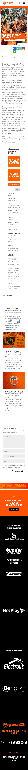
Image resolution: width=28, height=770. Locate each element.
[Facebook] (14, 48)
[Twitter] (17, 48)
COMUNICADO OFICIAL (13, 248)
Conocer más (14, 510)
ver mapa (14, 760)
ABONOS (10, 196)
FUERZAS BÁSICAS (8, 39)
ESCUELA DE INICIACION (14, 208)
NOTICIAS (15, 39)
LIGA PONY (10, 217)
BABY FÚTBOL (11, 198)
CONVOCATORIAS (12, 200)
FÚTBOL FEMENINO (13, 212)
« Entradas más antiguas (9, 414)
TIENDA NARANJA (12, 227)
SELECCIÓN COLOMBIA (13, 222)
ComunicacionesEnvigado (11, 310)
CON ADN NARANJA (13, 250)
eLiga (9, 203)
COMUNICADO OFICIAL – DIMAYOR (14, 392)
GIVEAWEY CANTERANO (14, 266)
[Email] (14, 51)
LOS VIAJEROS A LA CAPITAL (12, 351)
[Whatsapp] (20, 48)
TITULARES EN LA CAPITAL (12, 309)
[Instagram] (23, 48)
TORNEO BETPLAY (12, 229)
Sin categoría (11, 224)
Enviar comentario (17, 471)
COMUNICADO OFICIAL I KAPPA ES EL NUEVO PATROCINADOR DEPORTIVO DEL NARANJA (14, 280)
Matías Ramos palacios (14, 258)
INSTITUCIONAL (12, 215)
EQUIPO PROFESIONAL (13, 205)
